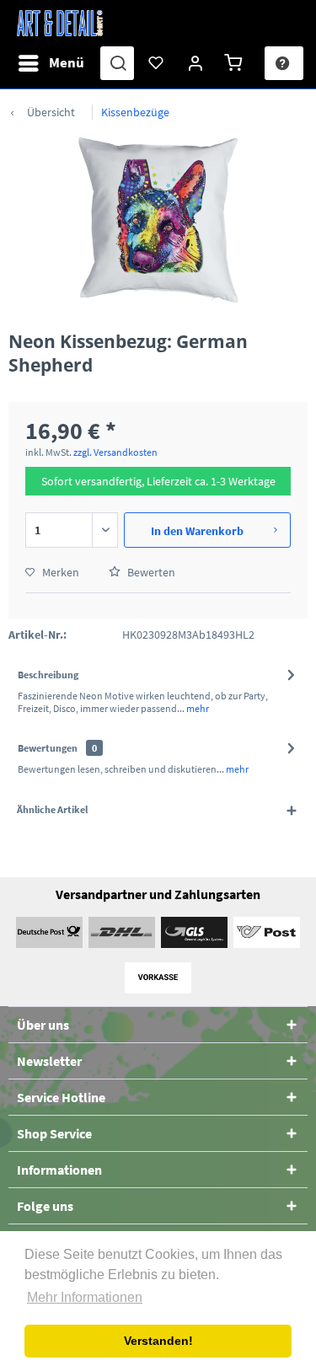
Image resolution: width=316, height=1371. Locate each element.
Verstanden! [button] (158, 1340)
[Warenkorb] (236, 63)
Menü (66, 62)
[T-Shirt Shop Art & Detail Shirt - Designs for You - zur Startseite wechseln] (60, 23)
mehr (197, 708)
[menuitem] (50, 63)
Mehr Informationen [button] (84, 1297)
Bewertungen (48, 748)
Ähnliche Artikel (52, 809)
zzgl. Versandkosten (115, 452)
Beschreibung (48, 674)
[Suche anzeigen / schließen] (117, 63)
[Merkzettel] (157, 63)
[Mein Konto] (196, 63)
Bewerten (150, 572)
